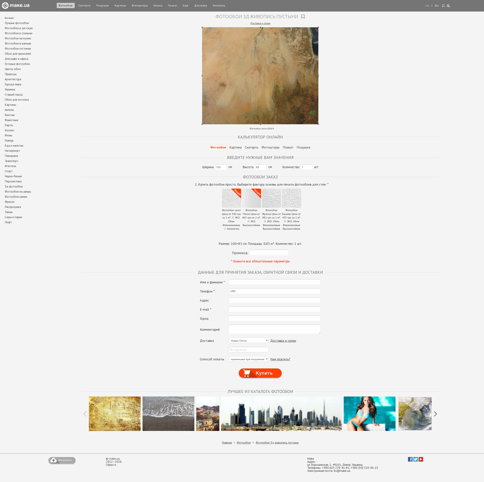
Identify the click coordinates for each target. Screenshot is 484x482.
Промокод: (240, 253)
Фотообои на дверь (18, 191)
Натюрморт (12, 150)
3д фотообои (14, 186)
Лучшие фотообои (17, 23)
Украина (10, 89)
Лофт (8, 222)
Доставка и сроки (260, 23)
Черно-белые (13, 176)
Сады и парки (13, 217)
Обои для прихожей (18, 53)
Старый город (14, 94)
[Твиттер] (415, 460)
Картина (235, 147)
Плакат (172, 5)
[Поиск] (448, 6)
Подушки (102, 5)
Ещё (185, 5)
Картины (120, 5)
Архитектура (13, 79)
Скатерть (251, 147)
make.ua (114, 458)
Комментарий (210, 329)
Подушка (303, 147)
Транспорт (11, 161)
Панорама (11, 156)
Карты (9, 125)
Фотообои (66, 5)
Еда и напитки (14, 145)
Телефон (207, 291)
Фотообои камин (16, 196)
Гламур (9, 140)
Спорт (9, 171)
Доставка (200, 5)
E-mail (205, 309)
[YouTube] (421, 460)
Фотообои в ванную (18, 43)
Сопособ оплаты (212, 359)
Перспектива (13, 181)
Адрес (204, 300)
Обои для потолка (17, 99)
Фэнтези (10, 166)
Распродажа (13, 207)
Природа (10, 74)
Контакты (219, 5)
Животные (11, 120)
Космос (9, 130)
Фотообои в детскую (19, 28)
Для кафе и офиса (16, 59)
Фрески (9, 202)
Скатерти (84, 5)
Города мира (13, 84)
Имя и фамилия (212, 282)
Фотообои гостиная (18, 48)
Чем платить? (280, 359)
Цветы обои (13, 69)
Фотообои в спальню (19, 33)
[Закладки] (443, 6)
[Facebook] (410, 460)
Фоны (8, 135)
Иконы (158, 5)
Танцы (9, 212)
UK (427, 5)
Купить (260, 369)
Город (204, 318)
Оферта (111, 464)
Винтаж (10, 115)
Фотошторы (140, 5)
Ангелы (9, 110)
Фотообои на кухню (18, 38)
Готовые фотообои (17, 64)
